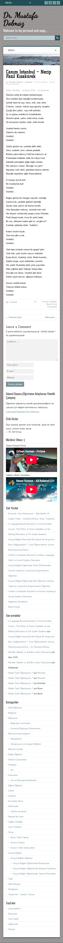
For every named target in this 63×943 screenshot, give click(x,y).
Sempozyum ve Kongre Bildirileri (25, 744)
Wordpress (13, 889)
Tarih (10, 879)
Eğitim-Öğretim (15, 785)
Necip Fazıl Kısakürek (51, 305)
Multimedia (13, 806)
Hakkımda (13, 924)
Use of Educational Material (23, 780)
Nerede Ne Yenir (15, 816)
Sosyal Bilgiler (15, 853)
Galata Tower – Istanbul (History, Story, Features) (31, 519)
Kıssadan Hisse (15, 801)
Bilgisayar (12, 718)
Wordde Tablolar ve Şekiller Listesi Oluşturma (29, 652)
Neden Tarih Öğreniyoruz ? (20, 673)
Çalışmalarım (14, 908)
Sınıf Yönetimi (15, 827)
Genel (11, 791)
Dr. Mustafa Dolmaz (20, 19)
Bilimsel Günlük (15, 749)
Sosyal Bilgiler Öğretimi (21, 858)
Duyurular (12, 914)
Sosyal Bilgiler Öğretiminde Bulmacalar (31, 863)
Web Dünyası (14, 884)
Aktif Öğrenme (15, 708)
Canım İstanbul (49, 301)
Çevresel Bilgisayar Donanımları (25, 728)
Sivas (11, 832)
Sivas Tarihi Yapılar (19, 837)
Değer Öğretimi (15, 754)
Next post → (51, 317)
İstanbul (13, 302)
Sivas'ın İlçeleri (17, 842)
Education (13, 775)
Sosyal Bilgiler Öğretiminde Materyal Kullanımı (34, 868)
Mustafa (16, 90)
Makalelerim (16, 739)
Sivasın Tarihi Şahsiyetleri (22, 848)
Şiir (12, 770)
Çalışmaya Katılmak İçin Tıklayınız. (23, 411)
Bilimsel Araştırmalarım (19, 733)
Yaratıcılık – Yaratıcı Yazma (21, 894)
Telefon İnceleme (18, 811)
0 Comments (43, 90)
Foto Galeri (13, 919)
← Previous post (14, 317)
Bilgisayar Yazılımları (20, 723)
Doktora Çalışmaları (17, 759)
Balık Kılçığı (14, 607)
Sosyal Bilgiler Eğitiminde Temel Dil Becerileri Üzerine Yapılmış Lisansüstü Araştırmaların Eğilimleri (29, 570)
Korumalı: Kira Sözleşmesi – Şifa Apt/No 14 (28, 513)
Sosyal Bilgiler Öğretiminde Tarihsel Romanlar (34, 873)
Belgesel (12, 713)
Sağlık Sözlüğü (15, 822)
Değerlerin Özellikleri (17, 602)
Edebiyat (12, 765)
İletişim (11, 929)
